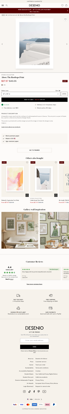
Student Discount (28, 377)
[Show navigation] (3, 5)
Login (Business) (28, 386)
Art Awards (30, 383)
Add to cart (34, 99)
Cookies (38, 371)
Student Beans (29, 374)
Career (31, 365)
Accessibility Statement (26, 371)
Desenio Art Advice (41, 358)
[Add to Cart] (27, 195)
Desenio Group (39, 409)
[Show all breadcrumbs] (3, 15)
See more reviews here (34, 284)
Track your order (40, 365)
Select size (4, 90)
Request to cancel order (43, 386)
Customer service (41, 361)
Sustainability (29, 368)
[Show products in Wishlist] (62, 5)
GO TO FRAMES (34, 150)
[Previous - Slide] (2, 44)
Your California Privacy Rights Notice (46, 374)
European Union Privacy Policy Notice (47, 383)
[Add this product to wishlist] (65, 19)
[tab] (11, 72)
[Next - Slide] (66, 44)
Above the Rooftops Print (27, 15)
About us (30, 358)
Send (34, 347)
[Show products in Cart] (66, 5)
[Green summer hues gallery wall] (19, 230)
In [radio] (59, 91)
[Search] (7, 5)
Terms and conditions (42, 368)
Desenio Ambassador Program (24, 380)
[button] (64, 94)
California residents (41, 377)
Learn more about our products (10, 127)
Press (31, 361)
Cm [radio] (57, 91)
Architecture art (12, 15)
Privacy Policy (32, 351)
